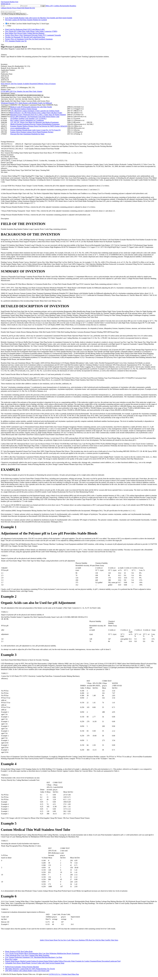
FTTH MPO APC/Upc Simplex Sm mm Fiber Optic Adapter (21, 91)
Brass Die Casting (11, 959)
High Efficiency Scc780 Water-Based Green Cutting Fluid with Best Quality (36, 113)
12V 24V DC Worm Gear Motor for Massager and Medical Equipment (34, 122)
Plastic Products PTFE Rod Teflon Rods (19, 951)
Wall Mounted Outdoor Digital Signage (23, 109)
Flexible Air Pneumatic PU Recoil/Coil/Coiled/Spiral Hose (25, 37)
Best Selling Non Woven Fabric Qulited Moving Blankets (24, 33)
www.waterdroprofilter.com (19, 128)
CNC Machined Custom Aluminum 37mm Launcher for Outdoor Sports (34, 111)
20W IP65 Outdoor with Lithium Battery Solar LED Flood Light (27, 971)
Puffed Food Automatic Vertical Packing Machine (22, 967)
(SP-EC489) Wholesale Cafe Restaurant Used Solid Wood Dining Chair (34, 116)
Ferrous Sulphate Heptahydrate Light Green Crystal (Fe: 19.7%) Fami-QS (35, 130)
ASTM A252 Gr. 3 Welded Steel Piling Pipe (64, 974)
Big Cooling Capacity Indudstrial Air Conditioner (27, 120)
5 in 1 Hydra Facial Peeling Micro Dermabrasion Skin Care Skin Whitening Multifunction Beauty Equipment (42, 953)
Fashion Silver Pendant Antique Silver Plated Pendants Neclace (31, 132)
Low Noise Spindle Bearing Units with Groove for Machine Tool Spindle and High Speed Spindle (38, 18)
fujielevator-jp (5, 4)
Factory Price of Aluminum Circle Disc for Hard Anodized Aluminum (29, 39)
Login (43, 6)
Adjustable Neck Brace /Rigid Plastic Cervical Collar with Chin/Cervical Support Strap (34, 963)
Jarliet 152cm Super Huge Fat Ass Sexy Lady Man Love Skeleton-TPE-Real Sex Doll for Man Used (74, 940)
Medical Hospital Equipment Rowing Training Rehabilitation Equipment (35, 124)
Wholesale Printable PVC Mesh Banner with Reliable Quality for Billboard (26, 103)
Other (9, 26)
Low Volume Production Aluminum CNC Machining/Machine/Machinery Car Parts (33, 957)
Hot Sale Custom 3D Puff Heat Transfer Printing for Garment (26, 20)
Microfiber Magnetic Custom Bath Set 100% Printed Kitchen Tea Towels (30, 969)
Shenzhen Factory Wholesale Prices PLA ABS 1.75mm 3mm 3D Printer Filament (38, 114)
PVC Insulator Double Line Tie (16, 41)
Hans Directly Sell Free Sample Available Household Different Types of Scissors (28, 84)
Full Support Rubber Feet (9, 2)
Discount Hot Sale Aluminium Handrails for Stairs (27, 134)
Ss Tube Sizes (113, 940)
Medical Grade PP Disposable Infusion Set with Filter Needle (31, 107)
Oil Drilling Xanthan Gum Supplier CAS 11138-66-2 (28, 118)
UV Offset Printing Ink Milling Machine (14, 14)
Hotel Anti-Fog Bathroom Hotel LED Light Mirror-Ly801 (25, 29)
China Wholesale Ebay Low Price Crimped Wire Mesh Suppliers (27, 955)
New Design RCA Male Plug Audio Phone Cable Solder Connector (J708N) (31, 31)
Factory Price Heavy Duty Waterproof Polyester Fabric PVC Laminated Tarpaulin (33, 35)
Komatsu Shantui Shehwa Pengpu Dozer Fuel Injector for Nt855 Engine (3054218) (38, 126)
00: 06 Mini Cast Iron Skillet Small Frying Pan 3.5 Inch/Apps (28, 23)
